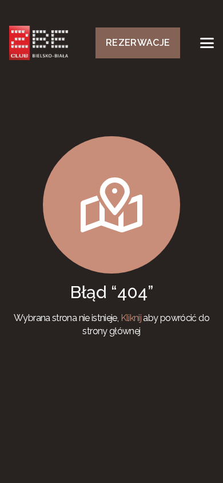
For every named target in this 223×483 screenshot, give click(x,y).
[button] (207, 43)
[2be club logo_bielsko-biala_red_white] (38, 43)
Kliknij (131, 317)
